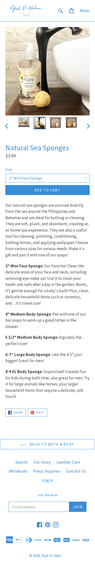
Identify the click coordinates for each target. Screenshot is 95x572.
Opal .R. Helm (51, 555)
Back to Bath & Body (51, 444)
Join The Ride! (48, 495)
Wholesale (18, 471)
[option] (24, 122)
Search (21, 462)
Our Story (42, 462)
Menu (86, 10)
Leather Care (68, 462)
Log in (47, 480)
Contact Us (76, 471)
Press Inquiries (46, 471)
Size (8, 169)
